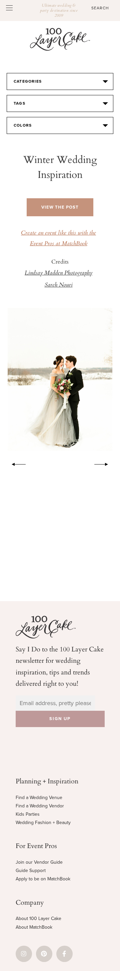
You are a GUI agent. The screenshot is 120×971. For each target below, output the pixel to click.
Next (104, 463)
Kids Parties (28, 814)
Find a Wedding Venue (39, 797)
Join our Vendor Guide (39, 862)
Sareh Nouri (59, 285)
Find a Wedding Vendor (40, 806)
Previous (15, 463)
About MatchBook (34, 927)
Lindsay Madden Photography (58, 273)
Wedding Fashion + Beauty (43, 822)
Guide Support (31, 870)
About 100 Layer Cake (38, 918)
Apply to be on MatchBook (43, 879)
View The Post (60, 207)
